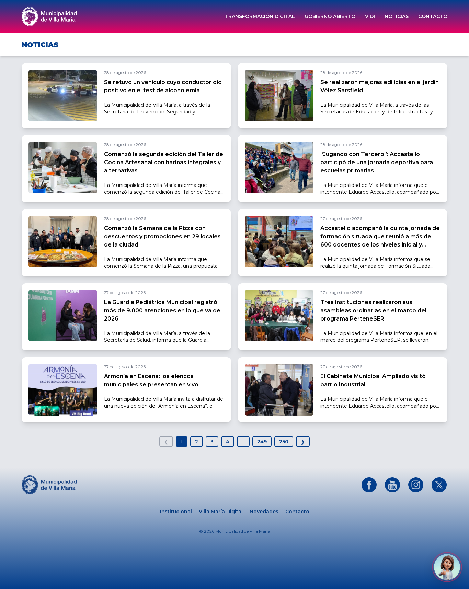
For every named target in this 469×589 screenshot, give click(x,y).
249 (262, 441)
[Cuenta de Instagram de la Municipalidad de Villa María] (416, 485)
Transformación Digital (260, 16)
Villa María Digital (221, 511)
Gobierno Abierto (330, 16)
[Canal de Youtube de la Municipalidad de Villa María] (392, 485)
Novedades (264, 511)
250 (283, 441)
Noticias (397, 16)
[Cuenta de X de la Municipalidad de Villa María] (439, 485)
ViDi (370, 16)
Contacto (432, 16)
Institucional (176, 511)
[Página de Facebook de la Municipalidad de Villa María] (369, 485)
